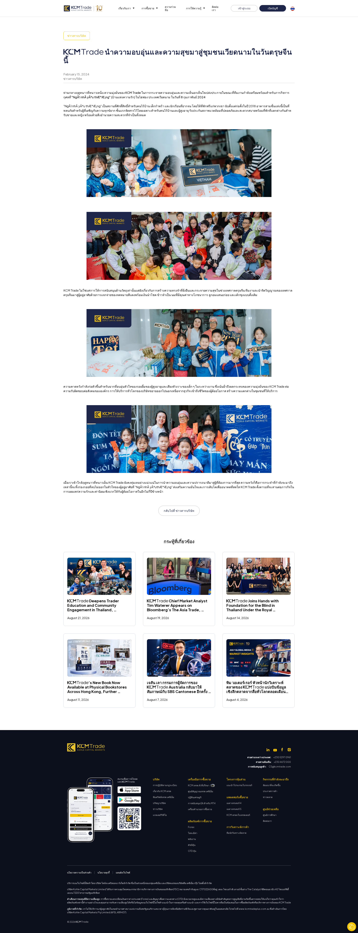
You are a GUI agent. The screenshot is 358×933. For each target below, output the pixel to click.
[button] (126, 8)
